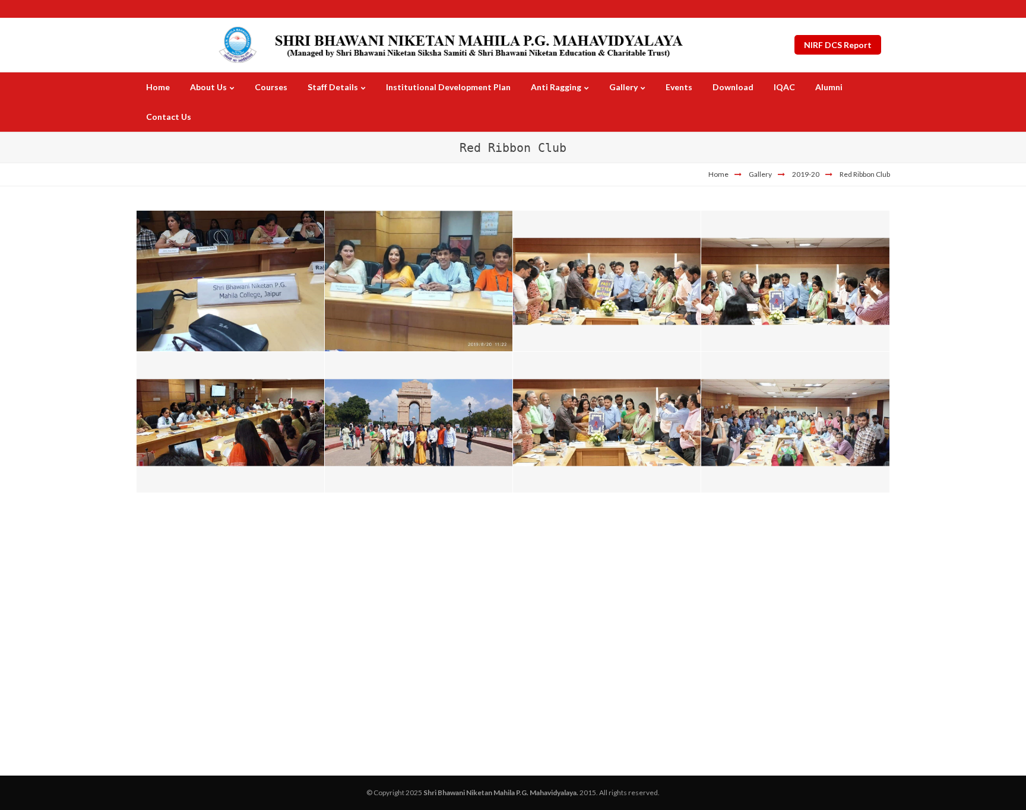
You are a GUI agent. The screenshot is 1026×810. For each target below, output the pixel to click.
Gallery (760, 174)
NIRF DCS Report (838, 45)
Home (718, 174)
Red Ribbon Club (865, 174)
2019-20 (805, 174)
